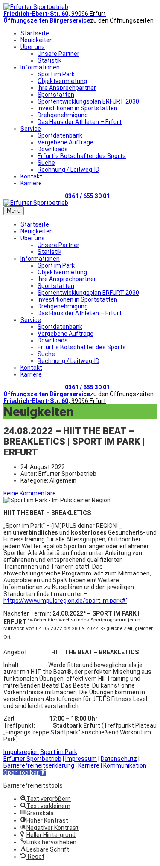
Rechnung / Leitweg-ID (68, 169)
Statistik (49, 60)
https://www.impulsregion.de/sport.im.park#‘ (65, 600)
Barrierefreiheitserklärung (38, 765)
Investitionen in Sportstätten (77, 108)
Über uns (32, 46)
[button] (24, 772)
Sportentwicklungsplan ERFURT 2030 (88, 101)
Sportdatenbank (60, 135)
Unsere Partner (58, 53)
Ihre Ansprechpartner (67, 87)
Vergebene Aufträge (65, 142)
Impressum (81, 758)
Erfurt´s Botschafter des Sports (82, 155)
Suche (46, 162)
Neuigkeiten (36, 40)
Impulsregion (21, 751)
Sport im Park (56, 74)
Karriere (31, 183)
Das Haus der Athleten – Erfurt (80, 121)
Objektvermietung (62, 81)
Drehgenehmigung (63, 115)
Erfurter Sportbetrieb (32, 758)
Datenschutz (119, 758)
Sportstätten (56, 94)
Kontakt (31, 176)
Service (30, 128)
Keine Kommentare (29, 493)
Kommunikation (124, 765)
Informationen (40, 67)
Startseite (34, 33)
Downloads (53, 149)
